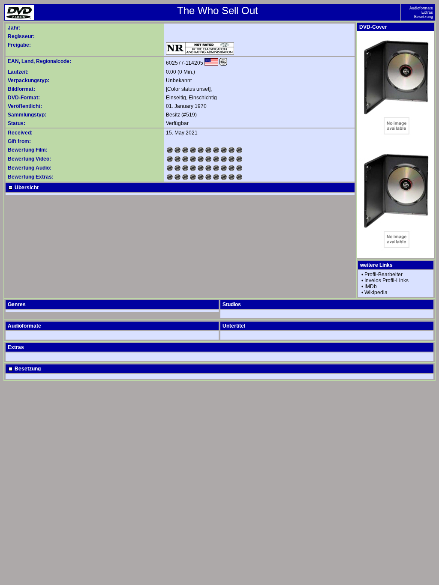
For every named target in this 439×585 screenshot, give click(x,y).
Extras (427, 12)
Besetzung (423, 17)
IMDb (370, 287)
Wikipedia (376, 292)
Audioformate (421, 8)
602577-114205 (184, 63)
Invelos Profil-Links (386, 281)
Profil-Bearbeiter (383, 275)
